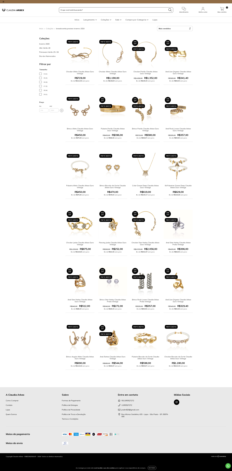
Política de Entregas (70, 405)
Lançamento (89, 20)
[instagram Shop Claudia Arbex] (3, 2)
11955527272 (126, 405)
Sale (117, 20)
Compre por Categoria (136, 20)
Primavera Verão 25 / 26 (49, 52)
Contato (9, 405)
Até (51, 106)
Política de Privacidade (71, 410)
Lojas (155, 20)
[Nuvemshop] (218, 457)
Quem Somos (11, 414)
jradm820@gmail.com (130, 410)
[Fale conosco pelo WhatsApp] (228, 466)
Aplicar (61, 110)
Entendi (152, 468)
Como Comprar (12, 400)
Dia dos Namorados (47, 56)
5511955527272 (127, 400)
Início (77, 20)
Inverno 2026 (44, 44)
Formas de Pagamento (71, 400)
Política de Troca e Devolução (74, 414)
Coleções (105, 20)
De (40, 106)
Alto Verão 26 (44, 48)
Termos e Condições (70, 419)
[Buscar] (170, 10)
